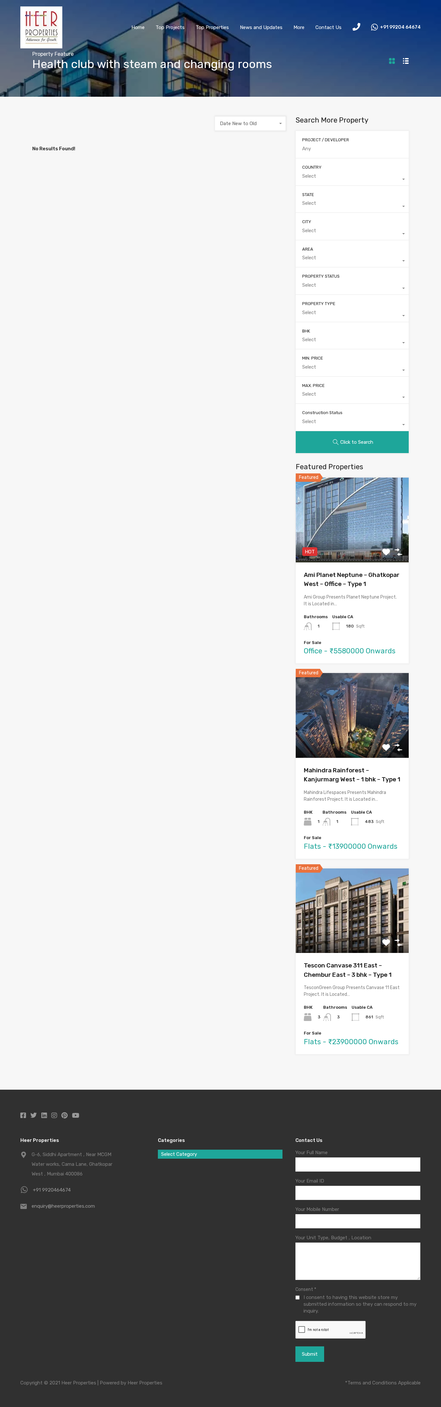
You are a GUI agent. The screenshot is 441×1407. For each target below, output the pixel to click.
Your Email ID (309, 1181)
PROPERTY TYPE (318, 303)
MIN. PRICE (312, 358)
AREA (307, 249)
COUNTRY (312, 167)
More (298, 27)
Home (138, 27)
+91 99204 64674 (400, 27)
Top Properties (212, 27)
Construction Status (322, 412)
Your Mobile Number (317, 1209)
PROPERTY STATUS (321, 276)
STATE (308, 194)
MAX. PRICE (313, 385)
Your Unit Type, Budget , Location (333, 1238)
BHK (306, 331)
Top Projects (170, 27)
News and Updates (261, 27)
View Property (352, 545)
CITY (306, 221)
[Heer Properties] (41, 45)
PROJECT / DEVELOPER (325, 139)
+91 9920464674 (52, 1190)
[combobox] (250, 123)
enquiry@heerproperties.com (63, 1206)
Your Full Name (311, 1152)
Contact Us (328, 27)
